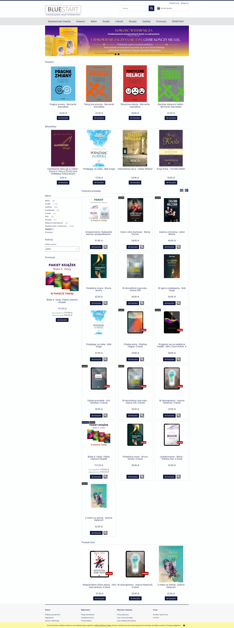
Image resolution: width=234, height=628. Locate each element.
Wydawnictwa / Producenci (56, 226)
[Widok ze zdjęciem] (181, 190)
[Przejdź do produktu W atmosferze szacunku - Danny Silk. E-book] (135, 382)
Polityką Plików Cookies (102, 625)
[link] (117, 41)
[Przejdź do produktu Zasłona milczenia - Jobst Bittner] (171, 213)
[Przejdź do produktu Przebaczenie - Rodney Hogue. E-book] (135, 325)
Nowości (48, 229)
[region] (117, 41)
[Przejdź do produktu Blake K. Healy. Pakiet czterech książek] (98, 438)
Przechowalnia (86, 621)
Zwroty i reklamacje (52, 621)
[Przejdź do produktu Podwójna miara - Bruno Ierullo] (98, 269)
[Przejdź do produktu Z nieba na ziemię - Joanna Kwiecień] (98, 499)
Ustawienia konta (87, 618)
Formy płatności (123, 614)
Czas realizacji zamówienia (126, 621)
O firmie (156, 618)
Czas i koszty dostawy (125, 618)
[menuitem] (59, 21)
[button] (105, 247)
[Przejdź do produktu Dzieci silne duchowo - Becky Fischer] (135, 213)
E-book (48, 213)
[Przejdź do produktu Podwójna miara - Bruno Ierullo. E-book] (135, 438)
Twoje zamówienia (87, 614)
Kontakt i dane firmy (160, 614)
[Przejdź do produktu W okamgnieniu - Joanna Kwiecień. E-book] (171, 382)
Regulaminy (49, 618)
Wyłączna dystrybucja (54, 223)
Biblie (47, 200)
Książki (48, 204)
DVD (47, 216)
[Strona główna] (63, 10)
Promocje (49, 232)
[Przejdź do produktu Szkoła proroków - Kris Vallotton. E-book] (98, 382)
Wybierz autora (50, 244)
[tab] (115, 54)
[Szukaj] (151, 8)
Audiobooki (49, 210)
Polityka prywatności (52, 614)
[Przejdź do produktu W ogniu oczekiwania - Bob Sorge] (171, 269)
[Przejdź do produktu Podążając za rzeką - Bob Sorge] (98, 325)
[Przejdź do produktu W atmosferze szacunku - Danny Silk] (135, 269)
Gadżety (48, 207)
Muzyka (48, 219)
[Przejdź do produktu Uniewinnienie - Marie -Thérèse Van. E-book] (171, 438)
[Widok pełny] (186, 190)
